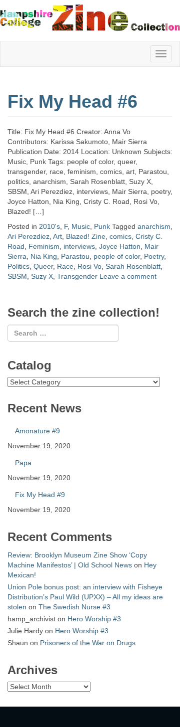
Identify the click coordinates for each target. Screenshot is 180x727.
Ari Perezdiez (29, 236)
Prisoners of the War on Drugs (88, 643)
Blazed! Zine (86, 236)
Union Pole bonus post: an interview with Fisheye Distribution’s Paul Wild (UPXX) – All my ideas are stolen (85, 597)
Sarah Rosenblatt (133, 266)
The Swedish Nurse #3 (74, 607)
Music (81, 226)
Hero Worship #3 (94, 619)
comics (121, 236)
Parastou (75, 256)
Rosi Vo (90, 266)
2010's (49, 226)
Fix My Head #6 (73, 101)
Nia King (43, 256)
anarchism (154, 226)
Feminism (44, 246)
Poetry (154, 256)
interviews (79, 246)
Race (65, 266)
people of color (117, 256)
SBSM (17, 276)
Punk (102, 226)
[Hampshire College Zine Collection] (90, 17)
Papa (23, 463)
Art (57, 236)
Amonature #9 (37, 431)
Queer (43, 266)
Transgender (77, 276)
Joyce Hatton (119, 246)
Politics (19, 266)
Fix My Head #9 (40, 495)
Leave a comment (128, 276)
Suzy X (42, 276)
